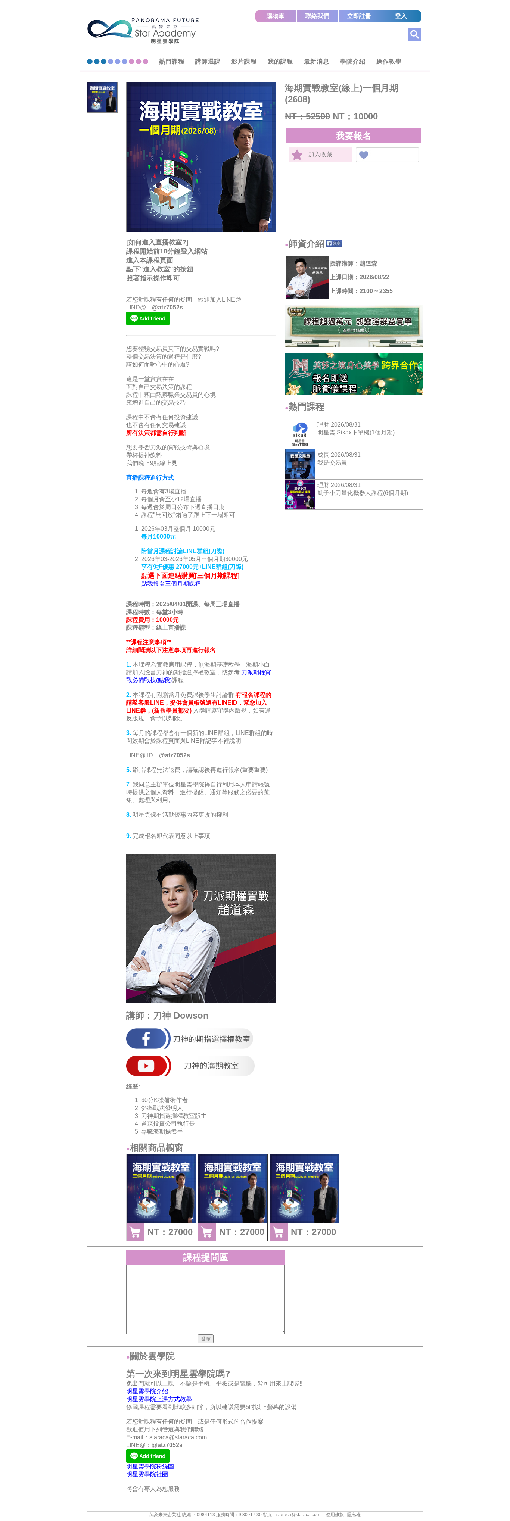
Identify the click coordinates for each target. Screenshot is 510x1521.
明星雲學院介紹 (147, 1391)
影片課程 (244, 61)
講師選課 (208, 61)
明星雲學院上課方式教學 (159, 1399)
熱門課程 (171, 61)
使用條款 (335, 1514)
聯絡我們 (317, 16)
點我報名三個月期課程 (171, 583)
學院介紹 (353, 61)
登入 (401, 16)
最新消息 (316, 61)
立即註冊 (359, 16)
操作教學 (389, 61)
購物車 (275, 16)
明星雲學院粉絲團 (150, 1466)
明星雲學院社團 (147, 1474)
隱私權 (354, 1514)
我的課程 (280, 61)
